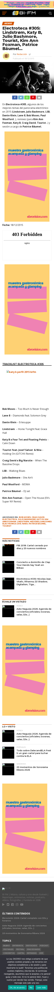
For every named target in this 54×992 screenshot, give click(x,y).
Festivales (8, 949)
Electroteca (9, 519)
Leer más (41, 987)
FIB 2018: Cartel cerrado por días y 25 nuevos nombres (32, 547)
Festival (20, 949)
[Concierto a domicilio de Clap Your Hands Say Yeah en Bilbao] (8, 567)
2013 (41, 953)
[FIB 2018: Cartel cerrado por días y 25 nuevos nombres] (8, 550)
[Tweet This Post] (21, 96)
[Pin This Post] (33, 96)
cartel (20, 953)
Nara (25, 524)
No (31, 987)
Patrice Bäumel (37, 524)
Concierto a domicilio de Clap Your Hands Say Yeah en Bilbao (33, 565)
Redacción (22, 54)
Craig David (38, 517)
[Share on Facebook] (15, 96)
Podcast (44, 946)
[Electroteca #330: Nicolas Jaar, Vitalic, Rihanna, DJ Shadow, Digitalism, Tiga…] (8, 584)
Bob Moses (25, 517)
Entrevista (17, 946)
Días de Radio (33, 949)
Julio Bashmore (27, 519)
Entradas (31, 953)
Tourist (6, 526)
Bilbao (6, 946)
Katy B (40, 519)
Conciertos (9, 953)
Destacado (31, 946)
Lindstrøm (23, 521)
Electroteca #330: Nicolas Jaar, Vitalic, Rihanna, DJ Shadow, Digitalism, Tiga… (33, 582)
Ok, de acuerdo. (17, 987)
